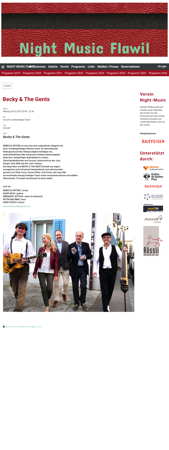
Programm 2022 (74, 73)
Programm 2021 (53, 73)
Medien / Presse (107, 66)
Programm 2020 (32, 73)
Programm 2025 (137, 73)
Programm (78, 66)
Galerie (53, 66)
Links (91, 66)
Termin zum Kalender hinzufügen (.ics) (23, 326)
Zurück (7, 85)
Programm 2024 (116, 73)
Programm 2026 (158, 73)
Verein (64, 66)
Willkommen (37, 66)
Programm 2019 (11, 73)
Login (163, 66)
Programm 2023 (95, 73)
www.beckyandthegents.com (17, 206)
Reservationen (130, 66)
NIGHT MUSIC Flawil (20, 66)
